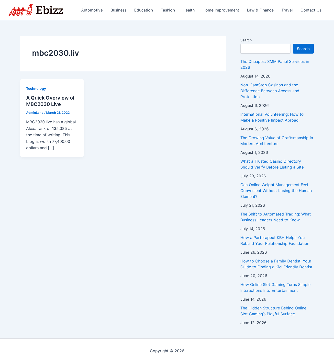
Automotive (92, 10)
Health (189, 10)
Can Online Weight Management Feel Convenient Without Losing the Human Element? (276, 190)
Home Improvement (220, 10)
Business (118, 10)
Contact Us (311, 10)
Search (246, 40)
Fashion (168, 10)
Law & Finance (260, 10)
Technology (36, 88)
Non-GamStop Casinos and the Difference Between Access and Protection (269, 90)
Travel (287, 10)
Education (143, 10)
